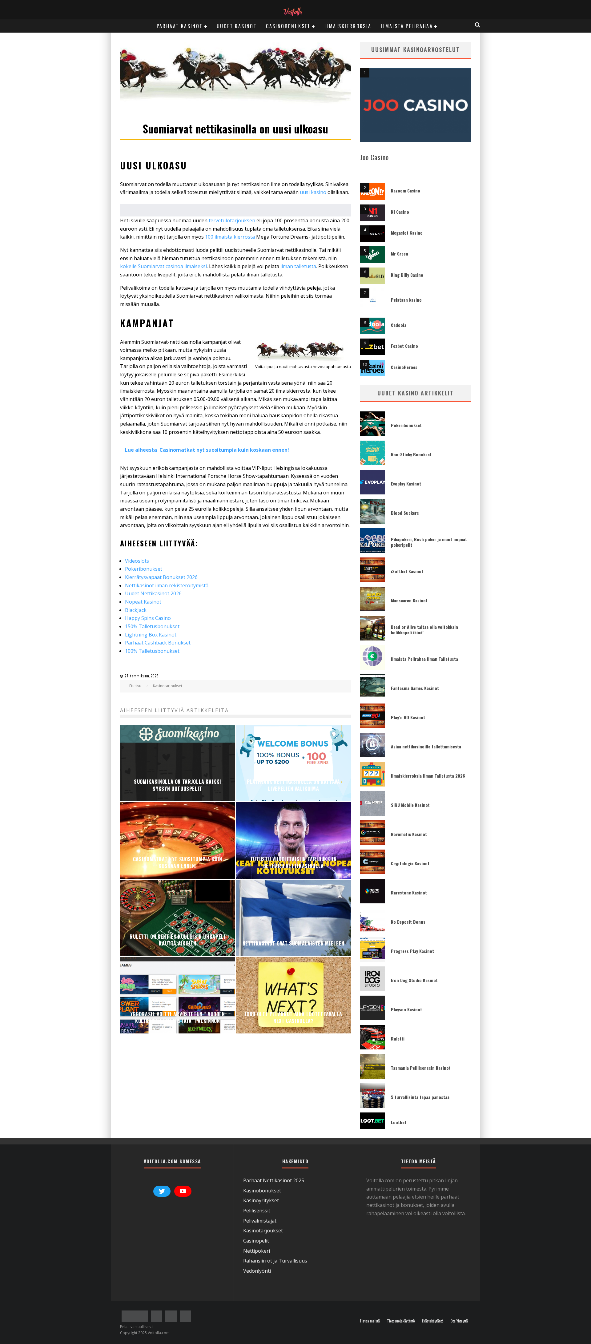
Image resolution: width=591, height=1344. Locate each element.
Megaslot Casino (407, 232)
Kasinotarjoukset (263, 1230)
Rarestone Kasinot (409, 892)
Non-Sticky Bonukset (411, 454)
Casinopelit (256, 1240)
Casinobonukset (288, 26)
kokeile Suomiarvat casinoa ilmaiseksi (163, 266)
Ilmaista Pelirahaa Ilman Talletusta (424, 659)
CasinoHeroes (404, 367)
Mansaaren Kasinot (409, 600)
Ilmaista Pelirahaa (407, 26)
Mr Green (399, 253)
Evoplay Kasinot (406, 483)
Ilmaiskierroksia (347, 26)
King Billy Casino (407, 275)
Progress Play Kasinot (412, 951)
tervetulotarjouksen (232, 220)
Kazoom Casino (405, 190)
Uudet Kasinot (237, 26)
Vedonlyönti (257, 1270)
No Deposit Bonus (408, 921)
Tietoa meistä (370, 1321)
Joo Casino (374, 157)
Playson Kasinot (406, 1009)
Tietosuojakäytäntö (401, 1321)
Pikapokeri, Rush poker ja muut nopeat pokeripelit (429, 542)
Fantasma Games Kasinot (415, 688)
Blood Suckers (405, 512)
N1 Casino (400, 211)
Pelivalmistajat (259, 1220)
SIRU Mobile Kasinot (410, 805)
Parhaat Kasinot (180, 26)
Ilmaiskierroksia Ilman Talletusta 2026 (428, 775)
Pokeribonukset (406, 425)
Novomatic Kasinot (409, 834)
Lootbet (398, 1122)
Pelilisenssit (256, 1210)
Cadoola (398, 325)
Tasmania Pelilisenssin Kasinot (421, 1067)
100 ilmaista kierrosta (230, 236)
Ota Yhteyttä (459, 1321)
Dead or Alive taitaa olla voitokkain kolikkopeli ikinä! (424, 630)
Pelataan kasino (406, 299)
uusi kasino (313, 192)
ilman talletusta (297, 266)
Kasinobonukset (262, 1190)
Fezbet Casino (404, 346)
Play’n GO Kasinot (408, 717)
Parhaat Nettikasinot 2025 (273, 1180)
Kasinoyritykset (261, 1200)
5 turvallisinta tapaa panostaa (420, 1097)
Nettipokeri (256, 1250)
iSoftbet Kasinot (407, 571)
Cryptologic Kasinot (410, 863)
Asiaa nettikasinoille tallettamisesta (426, 746)
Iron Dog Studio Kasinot (414, 980)
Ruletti (397, 1038)
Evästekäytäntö (433, 1321)
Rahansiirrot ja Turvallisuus (275, 1260)
